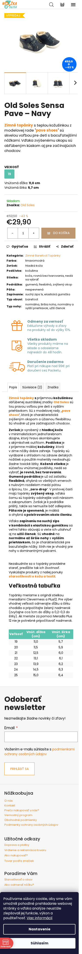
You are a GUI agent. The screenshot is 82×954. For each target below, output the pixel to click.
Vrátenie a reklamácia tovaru (25, 850)
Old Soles (28, 205)
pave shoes (47, 130)
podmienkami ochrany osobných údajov (39, 751)
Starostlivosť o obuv (18, 879)
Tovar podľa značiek (19, 860)
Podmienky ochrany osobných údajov (31, 825)
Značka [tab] (52, 387)
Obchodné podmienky (20, 820)
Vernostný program (18, 815)
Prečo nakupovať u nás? (21, 810)
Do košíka (61, 233)
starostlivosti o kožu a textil (32, 576)
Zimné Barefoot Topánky (42, 255)
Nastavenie (39, 929)
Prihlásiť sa (19, 769)
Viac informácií (39, 918)
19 (9, 174)
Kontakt (9, 805)
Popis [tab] (13, 387)
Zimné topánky (21, 398)
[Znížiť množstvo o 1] (12, 233)
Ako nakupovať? (16, 855)
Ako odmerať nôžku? (19, 884)
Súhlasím (39, 943)
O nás (8, 801)
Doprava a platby (16, 845)
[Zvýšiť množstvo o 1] (33, 233)
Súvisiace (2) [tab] (32, 387)
